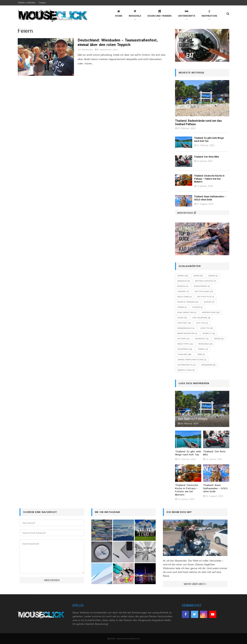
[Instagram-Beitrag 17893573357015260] (123, 573)
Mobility (209, 333)
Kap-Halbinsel (201, 317)
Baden (213, 276)
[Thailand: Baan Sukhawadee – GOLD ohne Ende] (183, 201)
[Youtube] (212, 614)
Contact (42, 2)
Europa (209, 302)
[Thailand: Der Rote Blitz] (183, 161)
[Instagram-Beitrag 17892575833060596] (101, 530)
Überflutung (186, 370)
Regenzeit (201, 338)
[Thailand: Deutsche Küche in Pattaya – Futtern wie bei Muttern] (183, 180)
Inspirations (211, 312)
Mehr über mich (194, 584)
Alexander (87, 49)
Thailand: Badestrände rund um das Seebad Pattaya (201, 416)
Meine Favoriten (187, 333)
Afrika (182, 276)
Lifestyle (206, 328)
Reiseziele (135, 15)
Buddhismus (202, 286)
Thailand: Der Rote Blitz (206, 156)
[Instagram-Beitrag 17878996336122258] (123, 551)
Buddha (182, 286)
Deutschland (204, 291)
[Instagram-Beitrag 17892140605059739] (101, 573)
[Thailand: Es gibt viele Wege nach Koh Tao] (183, 142)
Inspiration (209, 15)
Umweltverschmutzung (191, 359)
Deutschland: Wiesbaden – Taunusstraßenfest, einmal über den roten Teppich (118, 43)
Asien (198, 276)
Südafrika (184, 349)
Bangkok (183, 281)
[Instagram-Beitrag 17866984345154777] (145, 530)
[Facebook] (185, 614)
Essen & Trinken (187, 302)
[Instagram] (203, 614)
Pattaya (183, 338)
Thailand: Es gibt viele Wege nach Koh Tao (188, 453)
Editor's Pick (205, 297)
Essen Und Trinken (159, 15)
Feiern (182, 307)
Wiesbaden (208, 365)
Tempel (203, 349)
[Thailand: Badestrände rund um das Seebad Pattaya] (202, 98)
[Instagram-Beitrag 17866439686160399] (101, 551)
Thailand (184, 354)
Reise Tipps (185, 344)
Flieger (197, 307)
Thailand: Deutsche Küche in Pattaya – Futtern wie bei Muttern (209, 178)
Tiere (201, 354)
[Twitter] (194, 614)
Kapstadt (184, 323)
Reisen (218, 338)
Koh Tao (202, 323)
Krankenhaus (186, 328)
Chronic (183, 291)
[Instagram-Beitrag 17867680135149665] (123, 530)
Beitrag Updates (205, 281)
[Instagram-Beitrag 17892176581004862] (145, 551)
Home (118, 15)
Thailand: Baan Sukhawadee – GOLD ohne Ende (210, 198)
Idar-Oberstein (186, 312)
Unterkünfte (186, 15)
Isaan (182, 317)
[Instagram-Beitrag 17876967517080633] (145, 573)
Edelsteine (184, 297)
